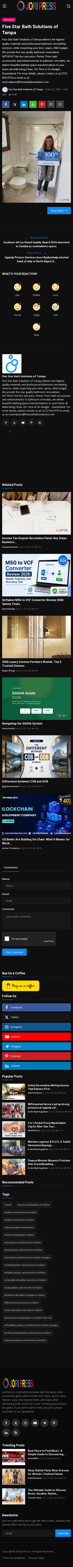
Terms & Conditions (13, 1558)
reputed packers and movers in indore (25, 1340)
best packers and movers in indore (23, 1249)
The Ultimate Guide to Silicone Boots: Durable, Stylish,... (47, 1492)
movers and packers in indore (33, 1204)
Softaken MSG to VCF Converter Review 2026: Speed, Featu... (33, 602)
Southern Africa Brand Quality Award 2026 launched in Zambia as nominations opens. (36, 244)
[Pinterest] (54, 1423)
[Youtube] (35, 1423)
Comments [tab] (11, 867)
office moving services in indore (21, 1302)
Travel (7, 1204)
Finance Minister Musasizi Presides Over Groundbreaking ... (49, 1162)
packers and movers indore (19, 1219)
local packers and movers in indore (23, 1287)
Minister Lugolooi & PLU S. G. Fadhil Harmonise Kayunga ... (49, 1143)
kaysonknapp (8, 608)
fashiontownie (35, 1478)
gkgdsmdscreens (10, 786)
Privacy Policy (36, 1558)
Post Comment (14, 952)
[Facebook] (6, 1423)
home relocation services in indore (23, 1310)
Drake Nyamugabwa (38, 1111)
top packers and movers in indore (22, 1242)
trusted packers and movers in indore (24, 1264)
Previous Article (38, 237)
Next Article (34, 252)
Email (5, 894)
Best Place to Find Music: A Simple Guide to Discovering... (47, 1452)
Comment (8, 909)
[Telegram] (44, 1423)
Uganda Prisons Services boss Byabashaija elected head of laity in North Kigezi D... (37, 259)
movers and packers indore (19, 1234)
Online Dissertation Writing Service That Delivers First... (48, 1087)
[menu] (4, 6)
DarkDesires (34, 1130)
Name (6, 879)
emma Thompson (11, 848)
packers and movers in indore (20, 1212)
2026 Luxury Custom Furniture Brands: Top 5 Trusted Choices (31, 663)
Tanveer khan (34, 1497)
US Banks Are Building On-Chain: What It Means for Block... (36, 841)
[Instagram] (25, 1423)
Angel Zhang (8, 670)
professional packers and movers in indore (27, 1332)
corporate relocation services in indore (25, 1280)
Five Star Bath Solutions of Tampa (24, 376)
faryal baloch (8, 728)
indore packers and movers (19, 1227)
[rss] (16, 1432)
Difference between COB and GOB (25, 781)
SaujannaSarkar (10, 547)
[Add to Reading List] (60, 104)
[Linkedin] (6, 1432)
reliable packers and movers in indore (24, 1272)
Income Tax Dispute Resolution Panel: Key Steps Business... (34, 540)
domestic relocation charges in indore (24, 1295)
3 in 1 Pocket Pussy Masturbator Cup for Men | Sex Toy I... (47, 1125)
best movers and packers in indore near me (28, 1317)
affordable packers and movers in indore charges (31, 1325)
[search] (68, 6)
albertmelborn (35, 1092)
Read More (57, 210)
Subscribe (63, 1533)
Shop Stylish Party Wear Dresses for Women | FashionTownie (48, 1472)
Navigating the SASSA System (22, 723)
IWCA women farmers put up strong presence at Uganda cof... (48, 1106)
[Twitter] (16, 1423)
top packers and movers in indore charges (27, 1257)
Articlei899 (33, 1458)
